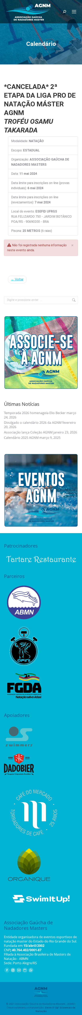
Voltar (17, 279)
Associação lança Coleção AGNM (28, 432)
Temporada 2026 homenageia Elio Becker (35, 413)
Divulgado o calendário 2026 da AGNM (33, 422)
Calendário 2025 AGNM (21, 437)
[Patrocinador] (41, 559)
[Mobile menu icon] (74, 12)
